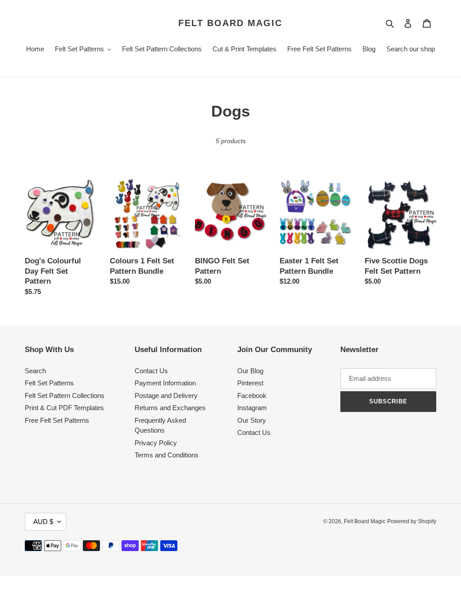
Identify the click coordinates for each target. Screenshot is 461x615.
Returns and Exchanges (170, 408)
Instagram (252, 408)
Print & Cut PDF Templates (64, 408)
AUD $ (43, 521)
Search (35, 371)
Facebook (252, 395)
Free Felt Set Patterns (57, 420)
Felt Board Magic (230, 23)
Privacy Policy (156, 443)
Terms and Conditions (167, 455)
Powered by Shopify (411, 521)
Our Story (251, 420)
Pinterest (250, 383)
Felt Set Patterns (49, 383)
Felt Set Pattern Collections (64, 395)
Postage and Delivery (166, 395)
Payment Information (165, 383)
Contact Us (151, 371)
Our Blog (250, 371)
